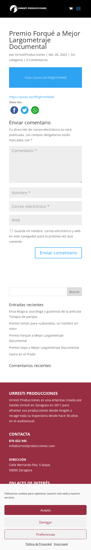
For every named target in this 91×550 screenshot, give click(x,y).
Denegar (45, 522)
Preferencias (45, 534)
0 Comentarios (37, 60)
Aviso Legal (61, 544)
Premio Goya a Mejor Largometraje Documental (44, 347)
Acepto (45, 510)
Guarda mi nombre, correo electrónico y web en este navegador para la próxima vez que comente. (45, 236)
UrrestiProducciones (30, 54)
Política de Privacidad (39, 544)
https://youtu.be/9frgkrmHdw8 (45, 77)
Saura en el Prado (22, 354)
